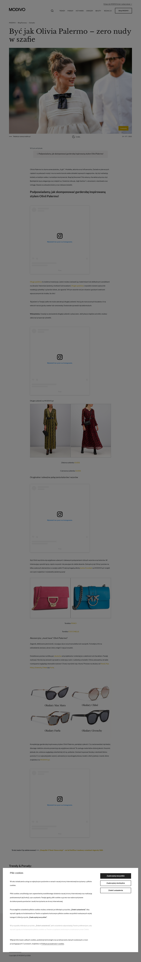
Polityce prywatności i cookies (52, 944)
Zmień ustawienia (115, 890)
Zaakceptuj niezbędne (116, 883)
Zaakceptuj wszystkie (116, 876)
